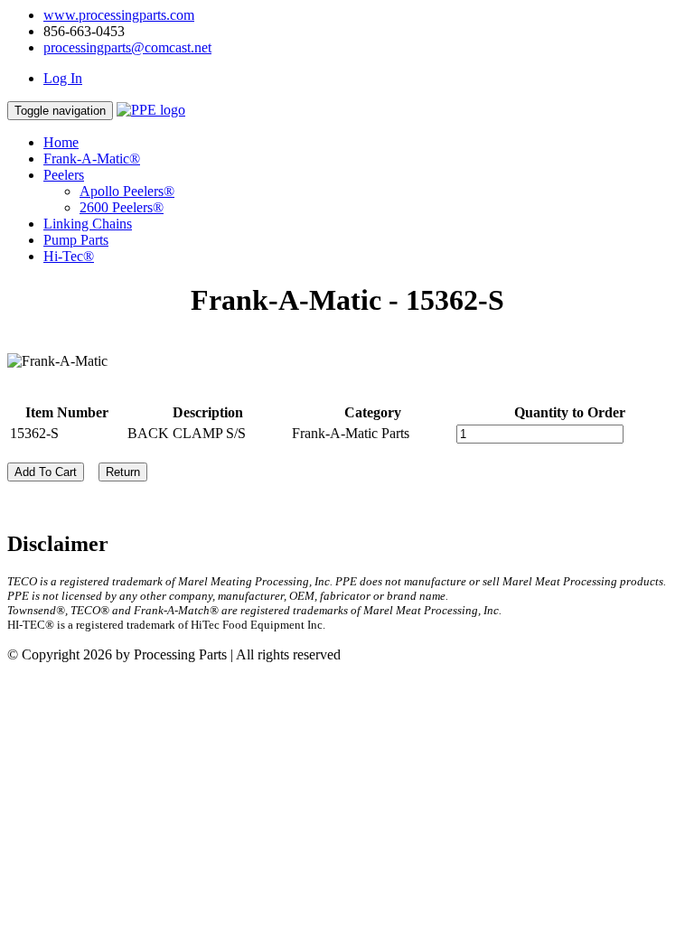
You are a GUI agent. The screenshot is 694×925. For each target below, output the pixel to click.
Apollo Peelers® (127, 191)
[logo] (151, 109)
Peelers (63, 174)
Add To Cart (45, 472)
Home (61, 142)
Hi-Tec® (68, 256)
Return (123, 472)
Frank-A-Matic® (91, 158)
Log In (62, 78)
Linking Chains (87, 223)
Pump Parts (75, 240)
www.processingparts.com (118, 15)
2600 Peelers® (122, 207)
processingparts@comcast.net (127, 47)
